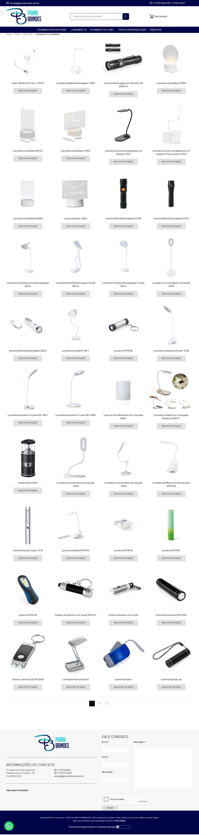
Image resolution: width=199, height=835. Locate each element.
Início (9, 34)
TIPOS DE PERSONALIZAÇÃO (132, 30)
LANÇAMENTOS (79, 30)
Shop (17, 34)
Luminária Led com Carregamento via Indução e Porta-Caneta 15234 (171, 152)
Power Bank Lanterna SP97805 (171, 615)
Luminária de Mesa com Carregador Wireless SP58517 (171, 417)
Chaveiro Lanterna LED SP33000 (28, 679)
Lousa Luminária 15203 (75, 218)
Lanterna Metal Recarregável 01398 (123, 218)
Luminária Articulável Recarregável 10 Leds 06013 (123, 284)
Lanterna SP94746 (123, 351)
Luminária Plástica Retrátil (75, 679)
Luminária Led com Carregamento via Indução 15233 (123, 152)
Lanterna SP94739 (28, 615)
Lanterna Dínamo (123, 679)
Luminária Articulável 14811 (75, 351)
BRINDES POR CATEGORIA (53, 30)
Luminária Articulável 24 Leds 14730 (171, 351)
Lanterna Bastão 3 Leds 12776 (28, 550)
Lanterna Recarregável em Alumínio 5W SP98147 (123, 85)
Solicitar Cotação (27, 91)
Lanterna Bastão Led (171, 679)
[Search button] (126, 16)
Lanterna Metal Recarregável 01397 (171, 218)
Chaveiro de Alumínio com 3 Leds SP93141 (76, 615)
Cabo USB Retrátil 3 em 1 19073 (28, 83)
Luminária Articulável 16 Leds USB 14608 (76, 415)
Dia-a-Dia (28, 34)
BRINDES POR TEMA (103, 30)
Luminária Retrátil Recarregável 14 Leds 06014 (75, 284)
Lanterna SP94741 (171, 550)
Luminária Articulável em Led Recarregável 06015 (28, 284)
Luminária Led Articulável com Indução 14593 (123, 484)
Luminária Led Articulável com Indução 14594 (76, 484)
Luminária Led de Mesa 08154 (27, 151)
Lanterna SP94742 (123, 550)
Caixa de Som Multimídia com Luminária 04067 (123, 417)
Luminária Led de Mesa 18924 (171, 83)
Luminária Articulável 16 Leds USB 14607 (28, 415)
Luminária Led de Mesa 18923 (75, 151)
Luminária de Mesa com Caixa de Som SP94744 (171, 484)
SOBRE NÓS (155, 30)
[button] (9, 826)
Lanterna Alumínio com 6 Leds (123, 615)
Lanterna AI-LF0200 (27, 483)
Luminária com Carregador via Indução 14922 (171, 284)
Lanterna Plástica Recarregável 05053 (28, 351)
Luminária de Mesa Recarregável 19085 (75, 83)
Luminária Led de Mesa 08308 (27, 218)
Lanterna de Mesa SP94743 (75, 550)
